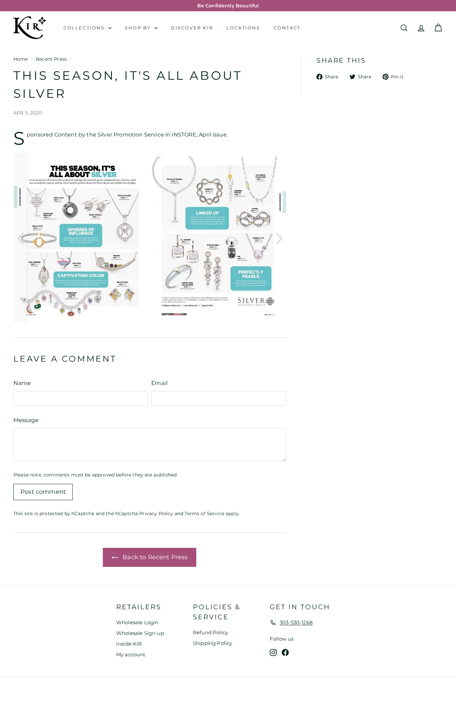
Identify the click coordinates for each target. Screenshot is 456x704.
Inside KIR (129, 644)
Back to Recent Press (154, 557)
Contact (287, 27)
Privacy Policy (156, 513)
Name (22, 383)
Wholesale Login (137, 622)
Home (20, 59)
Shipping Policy (212, 643)
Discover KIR (192, 27)
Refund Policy (210, 632)
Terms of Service (204, 513)
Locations (243, 27)
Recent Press (51, 59)
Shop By (139, 27)
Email (159, 383)
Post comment (43, 491)
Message (25, 420)
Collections (84, 27)
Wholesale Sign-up (140, 633)
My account (131, 654)
